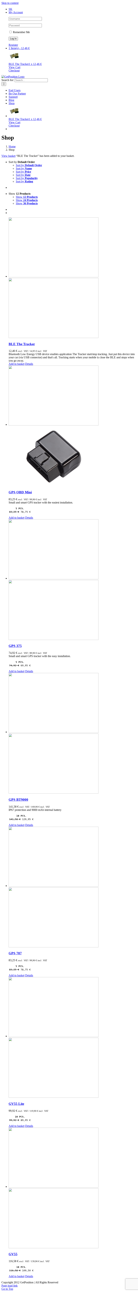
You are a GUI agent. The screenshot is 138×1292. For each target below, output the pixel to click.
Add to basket (16, 363)
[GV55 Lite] (73, 1037)
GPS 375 (15, 646)
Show (27, 196)
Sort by (29, 165)
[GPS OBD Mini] (73, 426)
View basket (8, 155)
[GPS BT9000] (73, 733)
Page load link (9, 1285)
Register (13, 44)
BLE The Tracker (22, 344)
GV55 (13, 1254)
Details (29, 363)
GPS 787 (15, 953)
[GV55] (73, 1188)
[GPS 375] (73, 580)
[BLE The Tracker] (73, 278)
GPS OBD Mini (20, 492)
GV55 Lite (16, 1104)
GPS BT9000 (18, 799)
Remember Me (21, 32)
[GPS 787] (73, 887)
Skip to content (10, 3)
